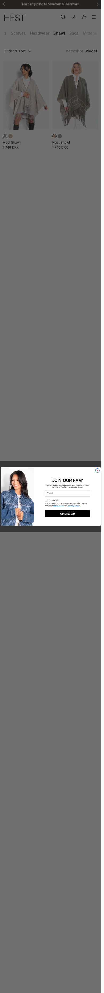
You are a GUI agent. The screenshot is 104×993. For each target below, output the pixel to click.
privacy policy (74, 506)
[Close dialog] (97, 470)
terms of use (58, 506)
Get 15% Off (67, 513)
